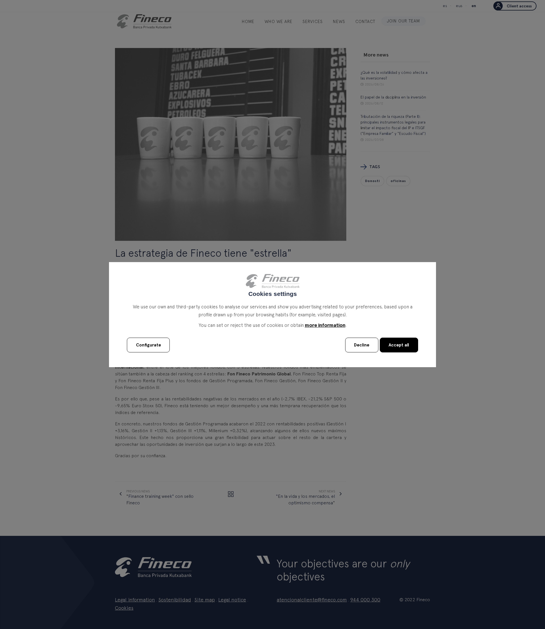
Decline (361, 345)
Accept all (399, 345)
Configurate (148, 345)
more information (325, 325)
